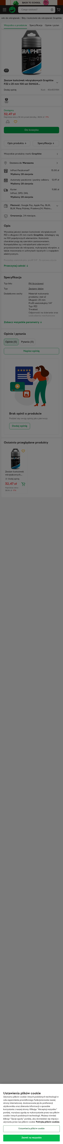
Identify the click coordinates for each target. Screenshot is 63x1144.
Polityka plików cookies (47, 1122)
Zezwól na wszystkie (31, 1138)
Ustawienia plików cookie (31, 1129)
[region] (31, 1114)
